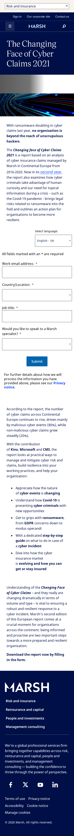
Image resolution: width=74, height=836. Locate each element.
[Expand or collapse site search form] (64, 26)
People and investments (25, 718)
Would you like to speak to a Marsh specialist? (29, 331)
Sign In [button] (17, 16)
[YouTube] (40, 785)
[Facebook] (11, 785)
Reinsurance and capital (25, 709)
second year (50, 171)
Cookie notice (37, 805)
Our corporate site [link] (38, 16)
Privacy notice (39, 798)
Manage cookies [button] (17, 812)
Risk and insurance (21, 701)
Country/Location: (16, 284)
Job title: (8, 307)
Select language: (46, 231)
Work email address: (18, 263)
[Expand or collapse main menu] (9, 26)
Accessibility (14, 805)
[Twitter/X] (25, 785)
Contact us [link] (62, 16)
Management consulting (25, 726)
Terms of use (15, 798)
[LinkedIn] (55, 785)
